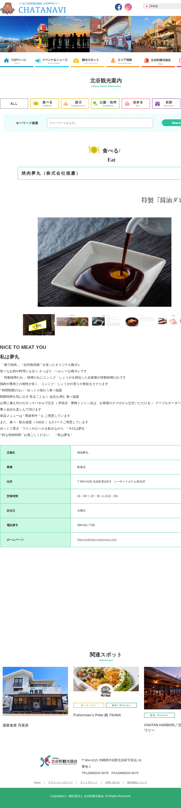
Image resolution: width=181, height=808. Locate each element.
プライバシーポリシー (60, 782)
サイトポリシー (89, 782)
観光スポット (88, 61)
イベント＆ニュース (53, 61)
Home (37, 782)
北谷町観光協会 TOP (17, 61)
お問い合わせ (112, 782)
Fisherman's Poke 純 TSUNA (97, 715)
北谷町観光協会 (159, 61)
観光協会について (137, 782)
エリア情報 (123, 61)
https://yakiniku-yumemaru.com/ (97, 539)
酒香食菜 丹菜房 (15, 725)
